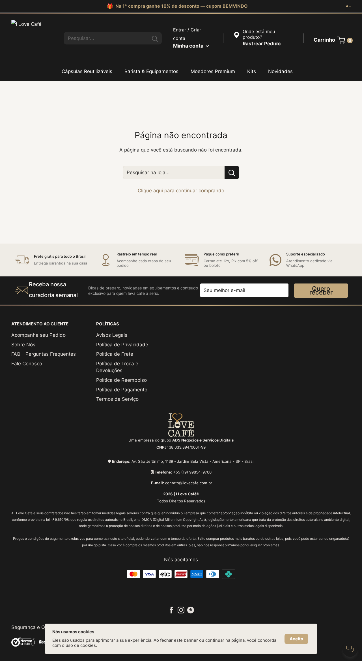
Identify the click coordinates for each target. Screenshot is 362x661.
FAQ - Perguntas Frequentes (43, 354)
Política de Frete (114, 354)
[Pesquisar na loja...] (232, 172)
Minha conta (188, 46)
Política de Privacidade (122, 344)
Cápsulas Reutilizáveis (87, 71)
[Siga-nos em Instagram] (181, 610)
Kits (251, 71)
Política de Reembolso (121, 380)
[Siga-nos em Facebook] (171, 610)
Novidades (280, 71)
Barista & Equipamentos (151, 71)
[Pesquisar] (155, 38)
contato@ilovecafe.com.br (188, 483)
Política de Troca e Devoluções (117, 367)
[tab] (347, 6)
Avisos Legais (111, 335)
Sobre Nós (23, 344)
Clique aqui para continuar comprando (181, 190)
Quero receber (321, 290)
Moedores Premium (213, 71)
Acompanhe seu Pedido (38, 335)
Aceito (296, 638)
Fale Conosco (26, 363)
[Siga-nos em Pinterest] (190, 610)
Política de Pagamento (121, 390)
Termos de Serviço (117, 399)
